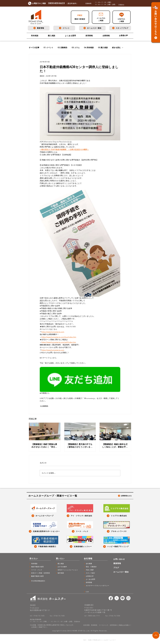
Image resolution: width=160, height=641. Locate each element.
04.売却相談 (89, 47)
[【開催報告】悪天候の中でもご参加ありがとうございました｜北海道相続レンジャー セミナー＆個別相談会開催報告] (80, 431)
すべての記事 (34, 47)
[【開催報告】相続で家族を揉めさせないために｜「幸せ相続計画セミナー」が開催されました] (44, 431)
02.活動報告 (62, 47)
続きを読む (116, 47)
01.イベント (48, 47)
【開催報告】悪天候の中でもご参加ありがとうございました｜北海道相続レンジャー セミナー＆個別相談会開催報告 (80, 445)
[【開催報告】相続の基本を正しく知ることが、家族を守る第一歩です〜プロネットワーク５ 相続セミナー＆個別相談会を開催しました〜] (115, 431)
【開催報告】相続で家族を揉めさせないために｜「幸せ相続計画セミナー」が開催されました (44, 445)
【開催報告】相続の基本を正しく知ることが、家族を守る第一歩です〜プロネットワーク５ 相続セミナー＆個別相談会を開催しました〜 (115, 445)
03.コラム (76, 47)
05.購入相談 (103, 47)
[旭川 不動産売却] (111, 598)
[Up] (155, 635)
